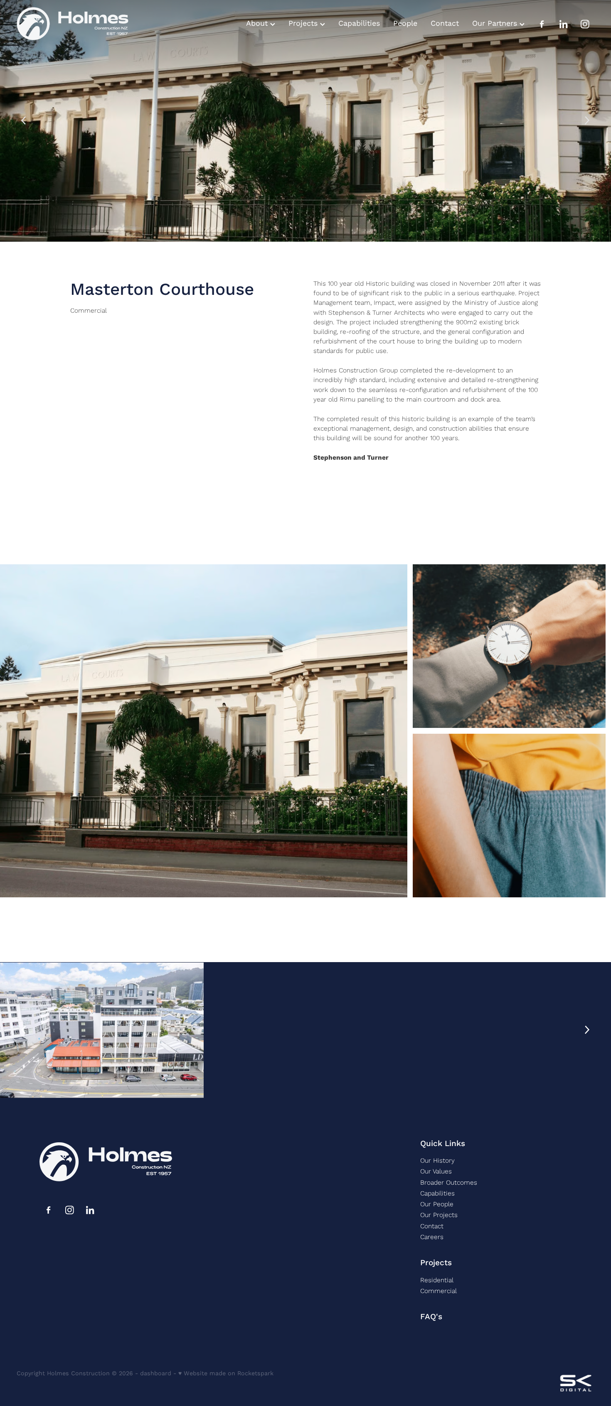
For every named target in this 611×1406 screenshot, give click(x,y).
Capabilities (359, 23)
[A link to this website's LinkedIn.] (563, 24)
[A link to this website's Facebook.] (542, 24)
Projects (304, 23)
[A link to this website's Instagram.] (585, 24)
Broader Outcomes (448, 1182)
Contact (445, 23)
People (405, 23)
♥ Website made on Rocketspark (225, 1373)
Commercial (88, 310)
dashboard (155, 1373)
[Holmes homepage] (74, 24)
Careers (431, 1236)
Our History (437, 1160)
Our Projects (439, 1214)
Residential (436, 1279)
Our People (436, 1203)
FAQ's (431, 1316)
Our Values (436, 1171)
